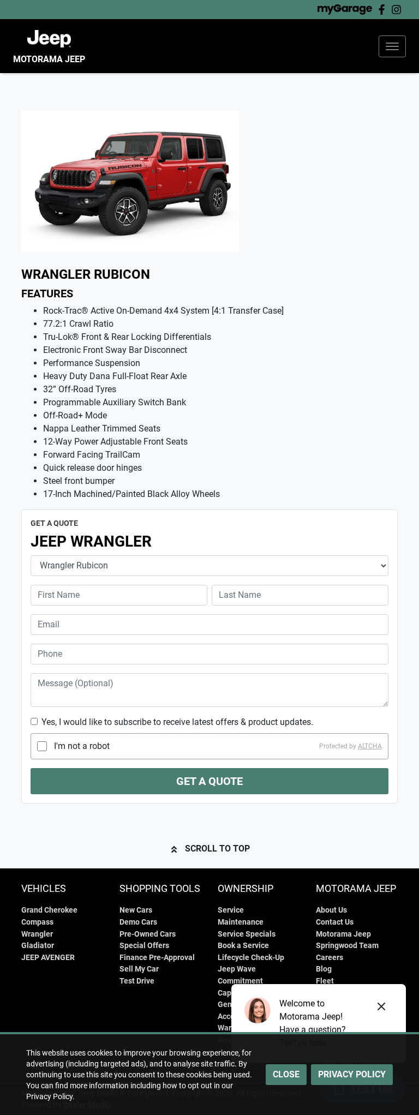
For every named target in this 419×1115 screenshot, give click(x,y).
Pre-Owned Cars (147, 934)
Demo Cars (138, 922)
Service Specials (247, 934)
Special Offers (144, 945)
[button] (392, 46)
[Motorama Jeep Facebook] (383, 9)
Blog (324, 969)
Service (231, 910)
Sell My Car (139, 969)
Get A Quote (209, 781)
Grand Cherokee (49, 910)
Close (286, 1074)
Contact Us (335, 922)
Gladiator (37, 945)
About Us (331, 910)
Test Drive (136, 981)
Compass (37, 922)
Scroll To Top (217, 848)
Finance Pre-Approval (157, 957)
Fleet (325, 981)
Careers (329, 957)
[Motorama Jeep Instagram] (398, 9)
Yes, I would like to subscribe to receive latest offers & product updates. (177, 722)
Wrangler (37, 934)
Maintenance (241, 922)
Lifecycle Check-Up (251, 957)
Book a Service (243, 945)
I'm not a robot (82, 746)
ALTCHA (370, 746)
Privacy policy (352, 1074)
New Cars (135, 910)
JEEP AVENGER (48, 957)
